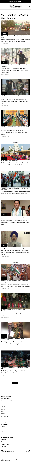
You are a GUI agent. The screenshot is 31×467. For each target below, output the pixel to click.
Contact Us (4, 446)
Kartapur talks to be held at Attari (9, 160)
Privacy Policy (5, 444)
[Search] (29, 6)
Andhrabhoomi (5, 398)
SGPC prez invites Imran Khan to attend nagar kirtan (14, 248)
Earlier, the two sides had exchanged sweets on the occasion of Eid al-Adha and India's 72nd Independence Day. (14, 101)
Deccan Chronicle (6, 396)
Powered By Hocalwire (5, 460)
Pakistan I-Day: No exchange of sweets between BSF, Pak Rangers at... (14, 281)
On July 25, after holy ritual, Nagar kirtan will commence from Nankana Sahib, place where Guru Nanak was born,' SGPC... (15, 252)
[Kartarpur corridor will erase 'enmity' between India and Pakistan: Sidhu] (15, 56)
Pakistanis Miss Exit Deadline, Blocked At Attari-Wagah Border (15, 36)
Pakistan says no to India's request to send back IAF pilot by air (14, 189)
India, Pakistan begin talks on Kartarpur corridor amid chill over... (15, 127)
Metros (3, 413)
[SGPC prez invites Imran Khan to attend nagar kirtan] (15, 239)
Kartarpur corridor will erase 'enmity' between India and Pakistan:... (15, 65)
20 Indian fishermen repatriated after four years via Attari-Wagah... (14, 310)
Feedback (4, 442)
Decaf (2, 426)
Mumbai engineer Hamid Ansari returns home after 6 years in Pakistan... (14, 339)
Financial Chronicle (6, 400)
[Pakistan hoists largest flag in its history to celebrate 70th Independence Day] (15, 358)
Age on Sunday (16, 1)
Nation (4, 33)
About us (3, 429)
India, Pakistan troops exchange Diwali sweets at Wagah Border (13, 96)
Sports (3, 409)
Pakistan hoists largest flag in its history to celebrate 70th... (14, 368)
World (4, 364)
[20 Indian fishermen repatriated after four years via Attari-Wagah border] (15, 300)
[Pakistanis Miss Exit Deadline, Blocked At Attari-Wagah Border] (15, 27)
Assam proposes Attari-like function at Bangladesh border (14, 217)
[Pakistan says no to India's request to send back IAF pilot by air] (15, 179)
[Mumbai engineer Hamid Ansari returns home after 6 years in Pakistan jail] (15, 329)
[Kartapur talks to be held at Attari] (15, 151)
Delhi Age (4, 422)
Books (3, 406)
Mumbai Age (4, 424)
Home (3, 394)
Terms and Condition (7, 437)
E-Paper (3, 439)
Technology (4, 416)
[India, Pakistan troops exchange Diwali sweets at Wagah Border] (15, 87)
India (4, 62)
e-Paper (11, 1)
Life (2, 431)
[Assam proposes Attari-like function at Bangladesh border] (15, 208)
